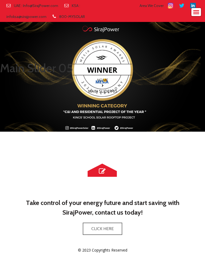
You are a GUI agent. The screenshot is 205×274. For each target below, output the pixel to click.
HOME (102, 79)
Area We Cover (152, 5)
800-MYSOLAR (72, 16)
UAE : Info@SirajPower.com (36, 5)
